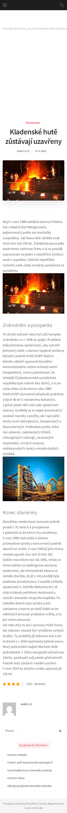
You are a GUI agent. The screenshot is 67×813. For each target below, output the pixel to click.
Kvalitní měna (15, 778)
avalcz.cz (23, 151)
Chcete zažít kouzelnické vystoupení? (30, 762)
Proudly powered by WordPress (21, 803)
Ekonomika (33, 123)
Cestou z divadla (17, 754)
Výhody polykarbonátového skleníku (29, 786)
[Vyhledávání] (33, 730)
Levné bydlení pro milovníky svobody (29, 770)
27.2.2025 (40, 151)
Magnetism (54, 803)
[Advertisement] (33, 74)
